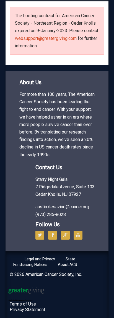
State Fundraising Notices (44, 262)
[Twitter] (41, 235)
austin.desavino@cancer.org (62, 206)
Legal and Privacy (40, 259)
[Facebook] (54, 235)
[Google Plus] (66, 235)
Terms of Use (23, 304)
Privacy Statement (27, 309)
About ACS (67, 264)
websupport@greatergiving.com (46, 38)
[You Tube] (79, 235)
